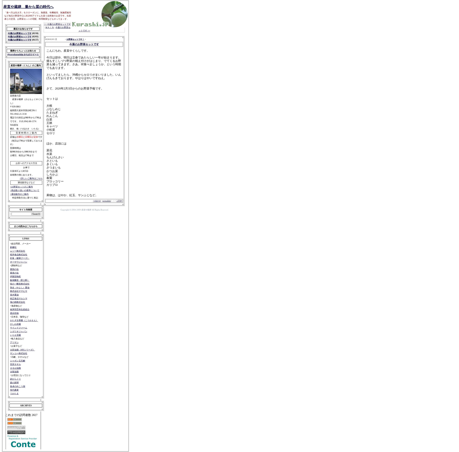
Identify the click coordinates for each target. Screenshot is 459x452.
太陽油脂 (14, 371)
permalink (106, 201)
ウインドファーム (18, 327)
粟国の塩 (14, 269)
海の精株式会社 (17, 302)
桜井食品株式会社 (18, 254)
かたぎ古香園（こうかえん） (24, 320)
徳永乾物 (14, 313)
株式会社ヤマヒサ (18, 291)
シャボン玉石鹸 (17, 360)
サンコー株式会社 (18, 353)
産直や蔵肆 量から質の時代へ (28, 7)
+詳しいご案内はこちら (31, 178)
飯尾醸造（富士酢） (19, 280)
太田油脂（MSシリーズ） (22, 350)
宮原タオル (15, 364)
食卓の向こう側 (17, 386)
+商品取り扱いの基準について (24, 190)
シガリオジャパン (18, 331)
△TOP (119, 201)
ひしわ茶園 (15, 324)
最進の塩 (14, 273)
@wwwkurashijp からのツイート (23, 54)
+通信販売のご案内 (19, 194)
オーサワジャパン (18, 262)
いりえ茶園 (15, 335)
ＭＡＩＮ (49, 27)
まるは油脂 (15, 368)
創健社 (13, 247)
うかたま (14, 393)
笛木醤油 (14, 295)
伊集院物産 (15, 276)
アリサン (14, 342)
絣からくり (15, 379)
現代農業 (14, 390)
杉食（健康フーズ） (19, 258)
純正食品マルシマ (18, 298)
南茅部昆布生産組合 (19, 309)
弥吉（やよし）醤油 (19, 287)
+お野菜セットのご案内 (21, 187)
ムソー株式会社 (17, 251)
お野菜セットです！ (75, 39)
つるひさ (97, 201)
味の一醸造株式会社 (19, 284)
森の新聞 (14, 382)
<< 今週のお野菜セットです (57, 24)
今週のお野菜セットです (20, 33)
